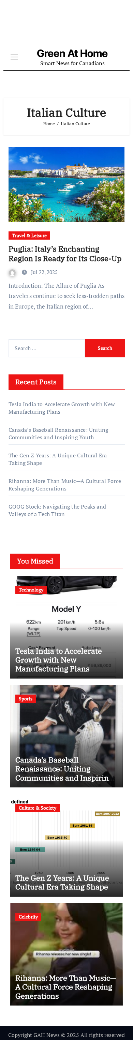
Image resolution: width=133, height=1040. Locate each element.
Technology (31, 589)
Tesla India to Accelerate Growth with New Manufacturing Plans (58, 660)
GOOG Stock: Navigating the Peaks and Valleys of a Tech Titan (57, 510)
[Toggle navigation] (14, 57)
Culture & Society (37, 807)
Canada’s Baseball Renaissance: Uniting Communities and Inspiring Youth (58, 433)
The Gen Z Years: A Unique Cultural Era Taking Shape (62, 882)
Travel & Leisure (29, 235)
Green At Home (72, 53)
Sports (25, 698)
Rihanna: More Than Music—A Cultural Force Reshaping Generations (65, 484)
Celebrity (28, 916)
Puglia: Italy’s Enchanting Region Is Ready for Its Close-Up (65, 253)
